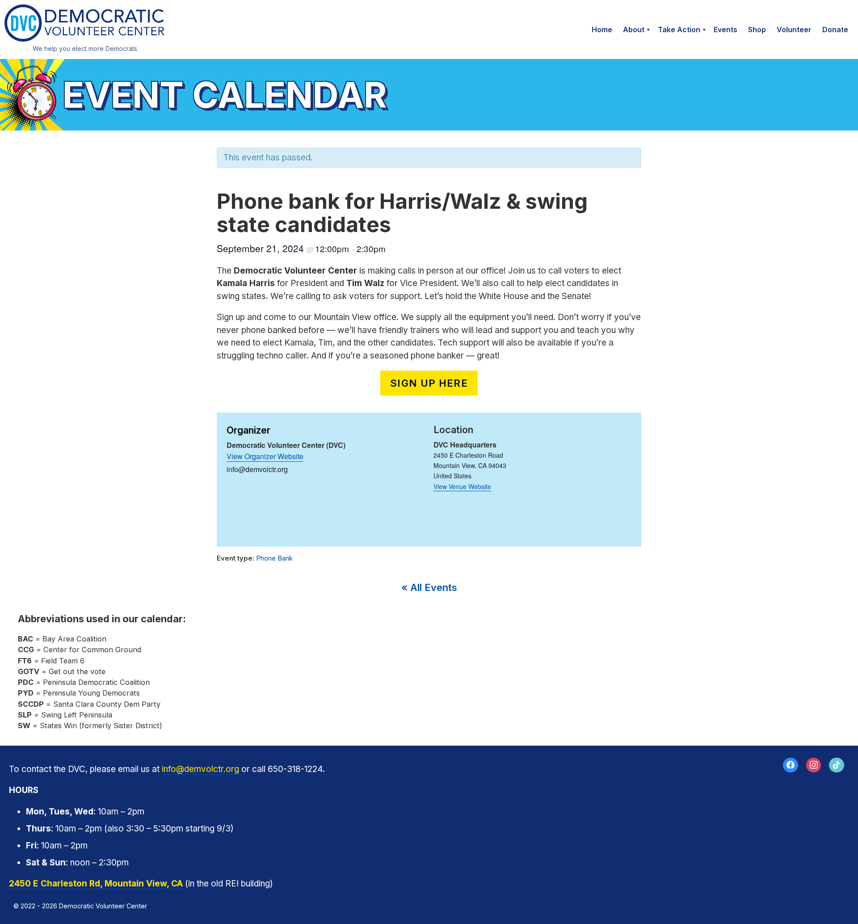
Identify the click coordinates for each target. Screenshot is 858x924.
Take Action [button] (679, 29)
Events (725, 29)
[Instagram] (813, 765)
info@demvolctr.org (200, 769)
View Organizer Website (265, 456)
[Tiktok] (836, 765)
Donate (835, 29)
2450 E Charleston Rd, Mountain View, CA (96, 883)
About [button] (633, 29)
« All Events (429, 587)
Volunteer (794, 29)
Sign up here (428, 383)
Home (602, 29)
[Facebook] (790, 765)
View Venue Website (462, 486)
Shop (757, 29)
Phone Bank (274, 558)
